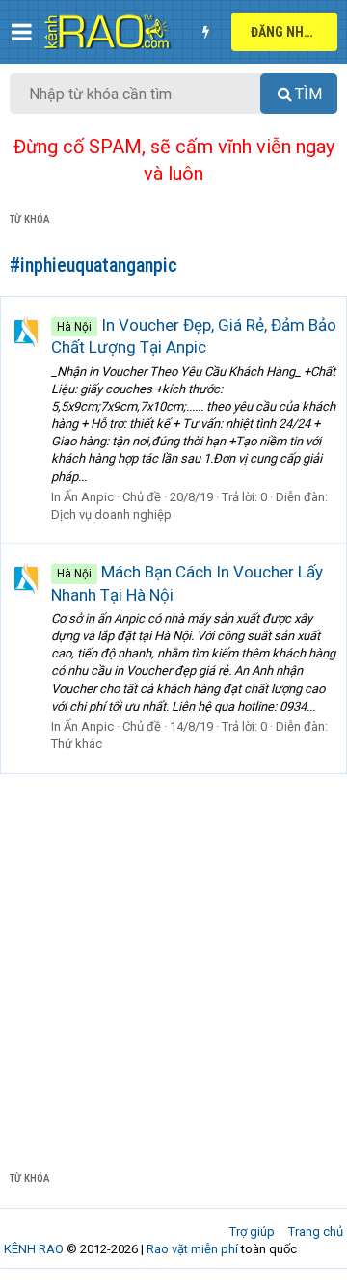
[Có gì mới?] (205, 32)
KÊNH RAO (34, 1249)
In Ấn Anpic (82, 497)
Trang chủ (315, 1231)
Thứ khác (76, 744)
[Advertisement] (173, 957)
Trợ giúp (252, 1231)
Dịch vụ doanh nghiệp (111, 514)
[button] (22, 32)
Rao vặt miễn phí (192, 1249)
